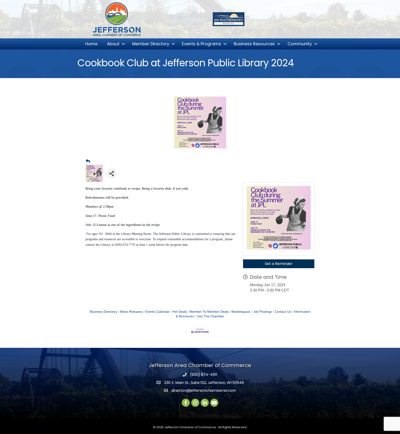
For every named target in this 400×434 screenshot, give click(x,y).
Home (91, 44)
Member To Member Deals (209, 311)
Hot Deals (179, 311)
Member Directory (150, 44)
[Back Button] (88, 161)
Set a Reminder (279, 263)
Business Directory (103, 311)
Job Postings (262, 311)
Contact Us (283, 311)
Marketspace (240, 311)
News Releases (131, 311)
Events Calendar (157, 311)
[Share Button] (111, 173)
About (113, 44)
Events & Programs (201, 44)
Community (300, 44)
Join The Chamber (210, 316)
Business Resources (254, 44)
